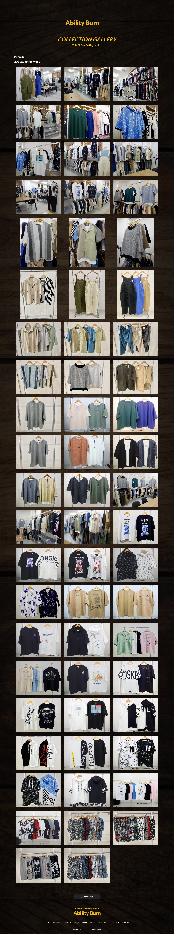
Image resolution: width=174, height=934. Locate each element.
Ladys (93, 922)
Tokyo (76, 922)
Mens (84, 922)
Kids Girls (115, 922)
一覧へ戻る (89, 896)
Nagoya (67, 922)
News (46, 922)
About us (56, 922)
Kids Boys (103, 922)
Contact (126, 922)
